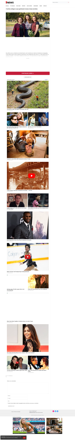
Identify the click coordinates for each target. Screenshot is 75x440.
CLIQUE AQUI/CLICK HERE (39, 412)
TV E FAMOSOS (9, 375)
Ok (24, 437)
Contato (12, 411)
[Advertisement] (28, 46)
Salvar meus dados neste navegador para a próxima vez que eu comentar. (23, 403)
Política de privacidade (17, 411)
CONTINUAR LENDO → (28, 73)
